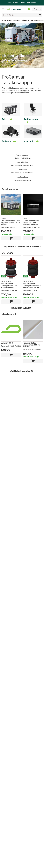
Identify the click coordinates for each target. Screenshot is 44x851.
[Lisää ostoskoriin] (11, 238)
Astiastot (6, 141)
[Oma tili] (29, 9)
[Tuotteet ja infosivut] (4, 9)
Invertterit (29, 141)
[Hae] (40, 15)
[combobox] (22, 15)
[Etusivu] (14, 9)
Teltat (5, 119)
